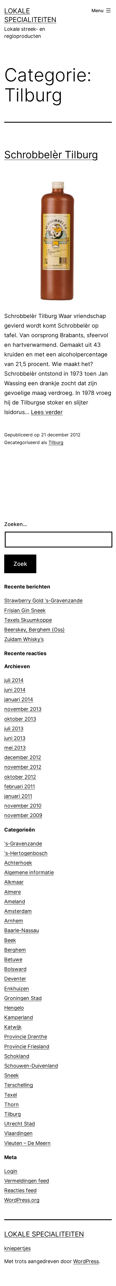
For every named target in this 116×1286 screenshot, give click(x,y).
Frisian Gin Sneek (25, 610)
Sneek (11, 1075)
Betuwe (13, 959)
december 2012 (22, 757)
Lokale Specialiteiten (44, 1234)
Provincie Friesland (26, 1046)
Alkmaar (14, 882)
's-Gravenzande (23, 843)
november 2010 (22, 806)
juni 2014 (15, 690)
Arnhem (13, 921)
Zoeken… (15, 524)
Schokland (16, 1056)
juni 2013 (14, 738)
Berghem (15, 950)
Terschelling (18, 1085)
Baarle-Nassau (21, 930)
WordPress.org (21, 1200)
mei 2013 (15, 748)
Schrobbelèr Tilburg (51, 154)
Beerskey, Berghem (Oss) (34, 630)
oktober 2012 (20, 777)
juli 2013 (13, 728)
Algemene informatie (29, 872)
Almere (12, 892)
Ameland (14, 901)
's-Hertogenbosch (26, 853)
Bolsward (15, 969)
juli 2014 (14, 680)
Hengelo (14, 1008)
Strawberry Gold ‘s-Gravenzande (43, 600)
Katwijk (13, 1027)
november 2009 (23, 815)
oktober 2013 (20, 719)
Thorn (11, 1104)
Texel (10, 1095)
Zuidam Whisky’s (24, 639)
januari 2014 (18, 699)
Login (10, 1171)
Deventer (15, 979)
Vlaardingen (18, 1133)
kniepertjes (17, 1248)
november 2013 (22, 709)
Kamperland (18, 1017)
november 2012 (22, 767)
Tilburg (55, 442)
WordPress (86, 1261)
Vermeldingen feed (26, 1181)
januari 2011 (18, 796)
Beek (10, 940)
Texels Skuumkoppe (28, 620)
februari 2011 (19, 786)
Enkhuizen (16, 988)
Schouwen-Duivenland (31, 1066)
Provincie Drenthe (25, 1037)
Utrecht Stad (19, 1124)
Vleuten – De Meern (27, 1143)
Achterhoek (18, 863)
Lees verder (47, 412)
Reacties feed (20, 1190)
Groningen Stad (23, 998)
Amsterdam (18, 911)
